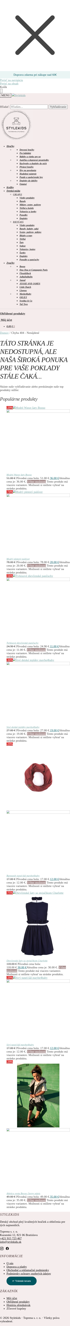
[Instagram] (2, 1248)
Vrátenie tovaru (23, 1281)
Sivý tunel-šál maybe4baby (20, 1044)
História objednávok (18, 1305)
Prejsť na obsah (9, 83)
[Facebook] (7, 1248)
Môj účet (6, 320)
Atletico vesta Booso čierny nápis (23, 1193)
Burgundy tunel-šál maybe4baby (23, 875)
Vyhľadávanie (58, 106)
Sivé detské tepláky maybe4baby (23, 727)
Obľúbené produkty (12, 313)
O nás (10, 1263)
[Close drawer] (1, 91)
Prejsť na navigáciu (11, 80)
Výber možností (36, 481)
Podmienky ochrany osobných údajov (29, 1273)
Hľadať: (4, 106)
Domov (4, 332)
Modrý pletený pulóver (18, 559)
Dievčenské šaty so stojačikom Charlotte (27, 960)
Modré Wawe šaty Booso (19, 474)
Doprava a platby (17, 1266)
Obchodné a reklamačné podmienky (28, 1270)
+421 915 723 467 (11, 1238)
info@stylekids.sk (10, 1241)
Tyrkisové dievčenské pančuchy (22, 643)
